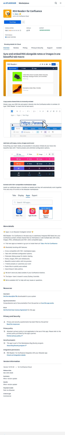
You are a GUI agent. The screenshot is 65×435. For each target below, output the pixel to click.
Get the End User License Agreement (15, 310)
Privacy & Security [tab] (37, 48)
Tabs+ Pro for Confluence (49, 243)
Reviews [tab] (16, 48)
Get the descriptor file (10, 296)
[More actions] (23, 22)
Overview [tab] (6, 48)
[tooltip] (20, 14)
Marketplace (24, 3)
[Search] (56, 3)
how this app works (47, 303)
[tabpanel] (32, 226)
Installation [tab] (60, 48)
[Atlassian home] (9, 3)
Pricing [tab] (25, 48)
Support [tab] (49, 48)
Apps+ (17, 14)
